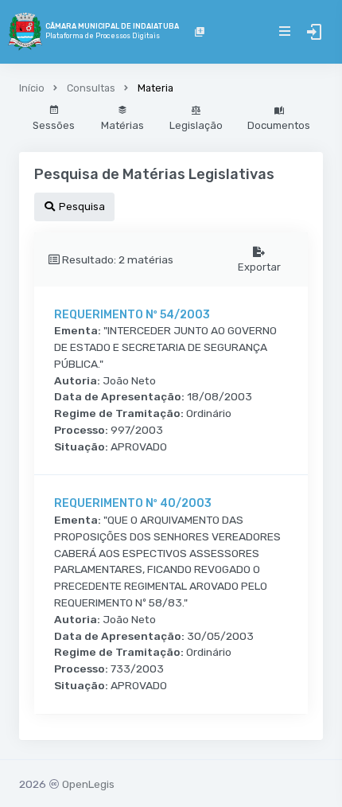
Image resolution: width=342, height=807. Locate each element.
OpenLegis (88, 784)
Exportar (259, 267)
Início (32, 88)
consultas (91, 88)
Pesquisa (80, 206)
